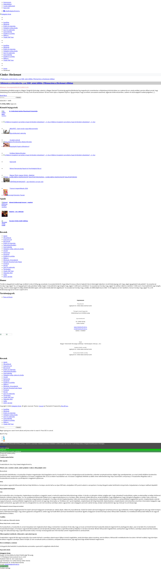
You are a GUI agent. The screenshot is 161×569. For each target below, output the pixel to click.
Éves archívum (7, 297)
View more (3, 446)
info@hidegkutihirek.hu (80, 329)
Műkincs (6, 35)
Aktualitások (7, 238)
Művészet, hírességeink (7, 87)
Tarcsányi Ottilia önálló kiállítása (18, 221)
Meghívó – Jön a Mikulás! (16, 211)
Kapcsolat (6, 8)
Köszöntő (6, 254)
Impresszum (7, 2)
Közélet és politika (9, 33)
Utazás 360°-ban (8, 37)
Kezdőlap (6, 22)
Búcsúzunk (6, 241)
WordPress (64, 406)
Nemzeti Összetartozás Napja (12, 262)
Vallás (5, 275)
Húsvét (5, 251)
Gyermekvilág (7, 32)
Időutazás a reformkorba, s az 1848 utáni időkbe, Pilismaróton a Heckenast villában (36, 83)
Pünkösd (6, 264)
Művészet (6, 24)
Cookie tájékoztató (9, 6)
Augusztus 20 (7, 240)
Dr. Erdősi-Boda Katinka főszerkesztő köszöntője (23, 111)
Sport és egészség (9, 30)
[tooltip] (3, 437)
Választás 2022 (8, 273)
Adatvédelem (7, 4)
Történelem (7, 269)
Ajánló (5, 236)
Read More (3, 95)
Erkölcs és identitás (9, 26)
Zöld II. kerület (7, 277)
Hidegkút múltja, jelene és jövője (13, 249)
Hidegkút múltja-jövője (10, 28)
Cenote (41, 406)
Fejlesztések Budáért (9, 245)
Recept (5, 265)
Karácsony (6, 252)
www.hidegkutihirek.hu (80, 327)
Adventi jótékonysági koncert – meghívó (21, 202)
